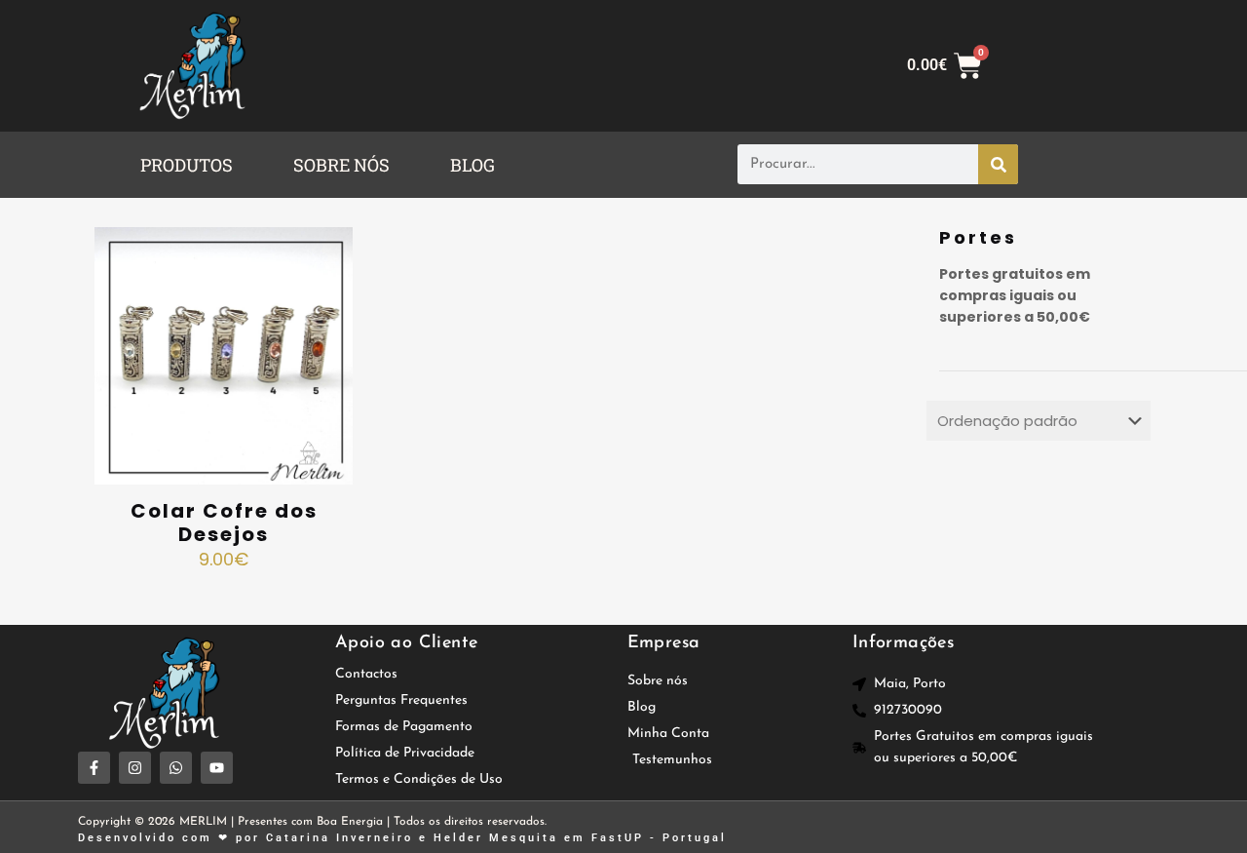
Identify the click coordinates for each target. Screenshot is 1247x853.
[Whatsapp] (176, 768)
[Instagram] (135, 768)
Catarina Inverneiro (339, 838)
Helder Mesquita (496, 838)
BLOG (472, 164)
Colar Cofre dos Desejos (224, 522)
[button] (191, 164)
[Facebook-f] (94, 768)
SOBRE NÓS (341, 164)
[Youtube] (217, 768)
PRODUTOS (186, 164)
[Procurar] (998, 164)
